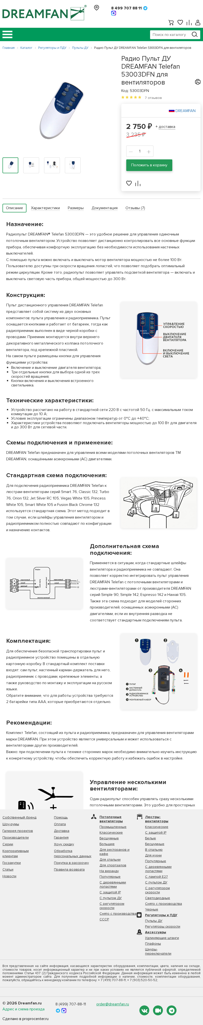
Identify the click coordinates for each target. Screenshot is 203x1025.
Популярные (110, 877)
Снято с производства (118, 913)
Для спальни (110, 859)
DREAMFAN (186, 110)
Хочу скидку (64, 844)
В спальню (154, 850)
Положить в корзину (149, 165)
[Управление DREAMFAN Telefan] (159, 340)
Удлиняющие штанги (162, 938)
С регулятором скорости (112, 906)
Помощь (61, 817)
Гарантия (61, 837)
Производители (15, 837)
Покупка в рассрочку (71, 863)
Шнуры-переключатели (158, 951)
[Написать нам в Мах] (113, 13)
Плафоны (153, 943)
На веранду (109, 871)
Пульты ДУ (153, 921)
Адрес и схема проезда (23, 1009)
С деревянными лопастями (113, 884)
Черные (151, 909)
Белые (150, 838)
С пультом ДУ (111, 898)
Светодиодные (157, 898)
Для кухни (153, 855)
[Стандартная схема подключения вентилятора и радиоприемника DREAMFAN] (159, 502)
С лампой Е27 (156, 877)
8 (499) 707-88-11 (70, 1004)
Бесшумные (109, 838)
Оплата (60, 824)
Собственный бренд (19, 817)
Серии (7, 844)
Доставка (61, 831)
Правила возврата (69, 869)
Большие (107, 844)
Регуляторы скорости (162, 926)
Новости (9, 876)
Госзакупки (11, 863)
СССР (104, 919)
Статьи (7, 869)
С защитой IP (110, 892)
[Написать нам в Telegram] (145, 8)
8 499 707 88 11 (126, 8)
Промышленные (113, 827)
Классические (111, 832)
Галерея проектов (17, 831)
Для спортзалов (113, 865)
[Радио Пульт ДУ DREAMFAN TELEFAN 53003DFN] (57, 111)
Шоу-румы (10, 824)
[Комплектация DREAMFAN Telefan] (159, 671)
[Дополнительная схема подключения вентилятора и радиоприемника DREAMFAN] (44, 583)
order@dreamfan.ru (112, 1004)
